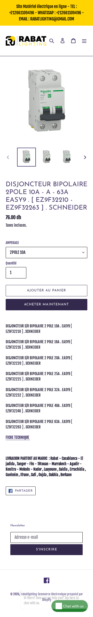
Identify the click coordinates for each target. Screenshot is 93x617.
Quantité (11, 263)
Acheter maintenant (46, 304)
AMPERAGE (12, 243)
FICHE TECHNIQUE (18, 437)
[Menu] (84, 40)
